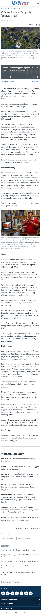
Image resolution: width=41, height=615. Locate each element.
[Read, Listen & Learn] (6, 612)
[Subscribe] (31, 593)
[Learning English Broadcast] (25, 612)
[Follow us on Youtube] (12, 593)
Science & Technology (10, 9)
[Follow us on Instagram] (17, 593)
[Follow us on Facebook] (3, 593)
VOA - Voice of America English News (18, 70)
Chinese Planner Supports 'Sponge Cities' (19, 68)
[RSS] (21, 593)
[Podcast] (26, 593)
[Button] (30, 25)
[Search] (35, 612)
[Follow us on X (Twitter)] (8, 593)
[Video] (16, 612)
